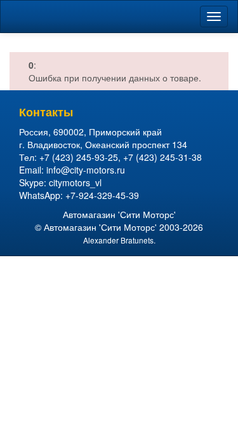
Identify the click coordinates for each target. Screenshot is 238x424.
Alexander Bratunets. (119, 240)
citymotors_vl (75, 182)
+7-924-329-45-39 (102, 195)
